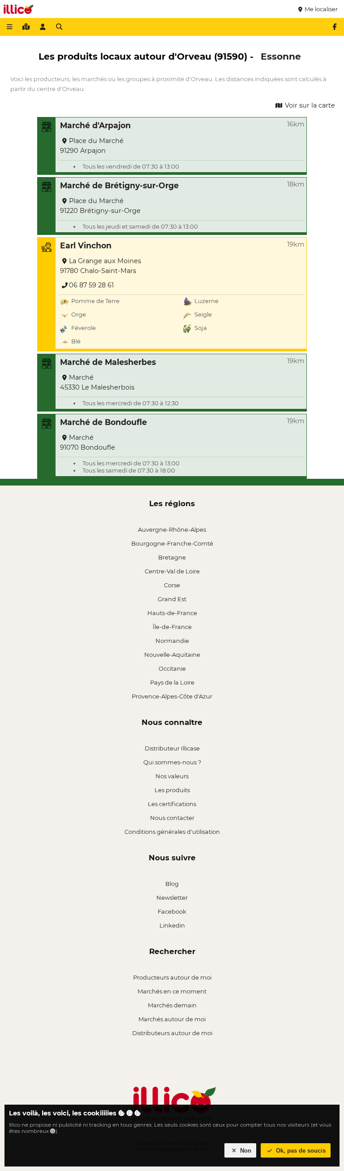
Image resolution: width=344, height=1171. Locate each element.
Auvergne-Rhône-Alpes (172, 529)
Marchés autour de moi (172, 1019)
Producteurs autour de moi (172, 977)
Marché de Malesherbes (108, 362)
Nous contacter (172, 817)
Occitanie (172, 668)
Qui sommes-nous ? (172, 762)
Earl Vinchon (86, 245)
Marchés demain (172, 1005)
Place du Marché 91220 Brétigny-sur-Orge (100, 206)
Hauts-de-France (172, 612)
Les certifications (172, 803)
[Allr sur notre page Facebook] (334, 27)
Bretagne (172, 557)
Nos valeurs (172, 776)
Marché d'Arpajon (95, 125)
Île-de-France (172, 626)
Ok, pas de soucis (300, 1150)
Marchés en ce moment (172, 991)
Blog (172, 883)
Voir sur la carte (309, 105)
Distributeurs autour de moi (172, 1033)
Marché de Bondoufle (103, 422)
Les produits (172, 790)
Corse (172, 585)
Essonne (281, 56)
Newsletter (172, 897)
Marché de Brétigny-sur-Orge (119, 185)
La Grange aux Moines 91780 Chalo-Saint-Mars (100, 266)
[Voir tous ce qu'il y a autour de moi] (26, 27)
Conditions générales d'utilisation (172, 831)
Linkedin (172, 925)
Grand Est (172, 599)
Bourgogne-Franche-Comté (172, 543)
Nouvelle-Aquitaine (172, 654)
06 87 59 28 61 (91, 285)
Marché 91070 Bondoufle (87, 442)
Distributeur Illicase (172, 748)
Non (244, 1150)
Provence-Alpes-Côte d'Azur (172, 696)
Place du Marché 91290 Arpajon (92, 146)
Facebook (172, 911)
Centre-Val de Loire (172, 571)
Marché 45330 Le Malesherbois (97, 382)
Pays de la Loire (172, 682)
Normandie (172, 640)
